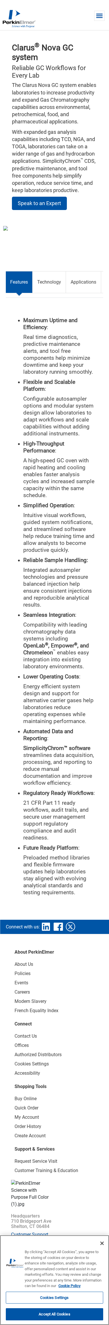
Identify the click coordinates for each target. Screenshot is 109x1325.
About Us (24, 964)
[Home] (19, 18)
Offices (22, 1045)
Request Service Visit (36, 1161)
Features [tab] (19, 282)
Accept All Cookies (54, 1314)
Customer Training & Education (46, 1170)
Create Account (30, 1135)
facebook (58, 927)
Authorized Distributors (38, 1054)
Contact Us (26, 1036)
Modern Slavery (31, 1001)
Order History (28, 1126)
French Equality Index (36, 1010)
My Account (27, 1117)
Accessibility (27, 1073)
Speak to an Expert (39, 203)
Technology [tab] (49, 282)
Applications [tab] (83, 282)
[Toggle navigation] (99, 16)
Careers (22, 992)
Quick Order (26, 1108)
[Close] (102, 1243)
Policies (23, 973)
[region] (54, 1280)
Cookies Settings (54, 1297)
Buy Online (26, 1098)
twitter (70, 926)
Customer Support (29, 1234)
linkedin (46, 926)
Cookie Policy (69, 1286)
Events (21, 982)
